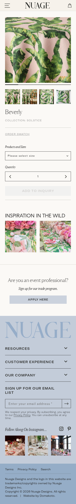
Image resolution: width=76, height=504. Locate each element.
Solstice (34, 120)
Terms (9, 469)
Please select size (21, 155)
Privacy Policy (22, 415)
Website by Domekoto (39, 495)
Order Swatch (17, 134)
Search (46, 469)
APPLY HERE (38, 299)
